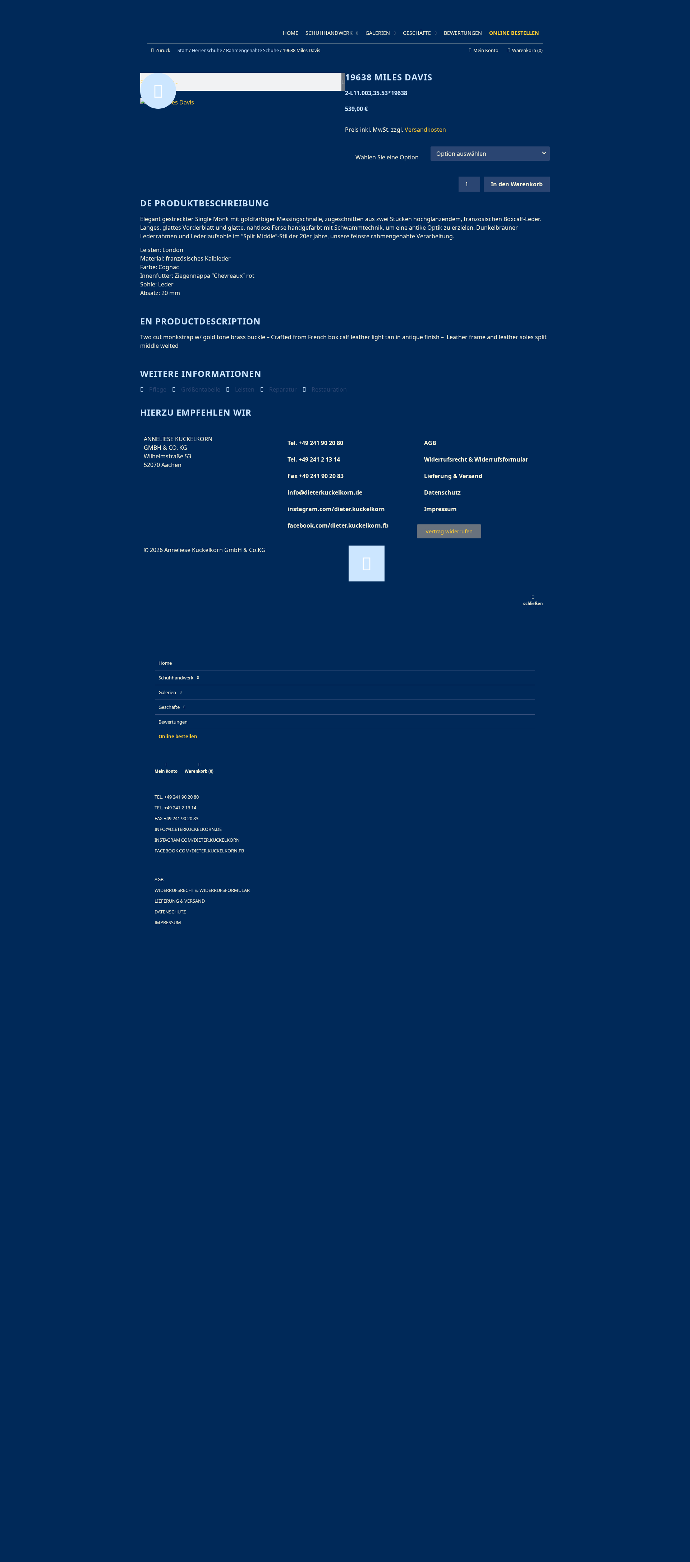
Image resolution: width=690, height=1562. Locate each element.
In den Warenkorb (517, 184)
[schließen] (532, 596)
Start (183, 50)
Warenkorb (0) (199, 771)
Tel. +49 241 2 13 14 (314, 459)
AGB (430, 443)
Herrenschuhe (207, 50)
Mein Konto (166, 771)
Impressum (440, 509)
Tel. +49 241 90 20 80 (315, 443)
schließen (533, 603)
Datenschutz (442, 492)
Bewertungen (463, 32)
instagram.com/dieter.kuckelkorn (336, 509)
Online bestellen (514, 32)
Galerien (377, 32)
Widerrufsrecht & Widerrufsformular (476, 459)
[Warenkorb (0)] (199, 764)
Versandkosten (425, 130)
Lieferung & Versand (453, 476)
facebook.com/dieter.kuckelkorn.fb (338, 525)
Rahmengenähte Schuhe (252, 50)
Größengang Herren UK (387, 157)
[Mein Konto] (166, 764)
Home (290, 32)
